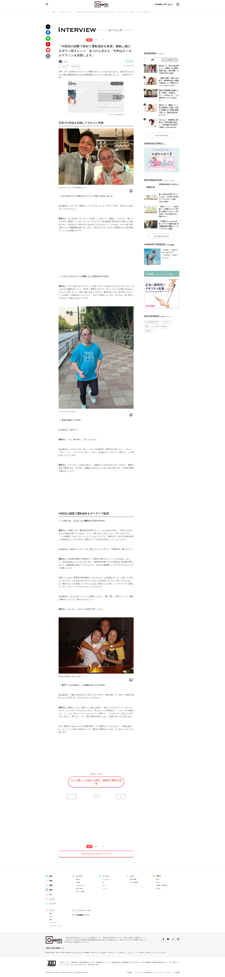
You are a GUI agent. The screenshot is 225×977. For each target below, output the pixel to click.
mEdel (63, 952)
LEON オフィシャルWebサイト (117, 952)
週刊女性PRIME (50, 952)
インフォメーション (83, 910)
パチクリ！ (130, 952)
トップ (48, 12)
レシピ (51, 899)
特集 (50, 881)
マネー (51, 916)
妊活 (157, 879)
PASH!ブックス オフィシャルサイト (156, 952)
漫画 (50, 890)
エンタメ (129, 61)
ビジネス (79, 876)
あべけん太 (76, 66)
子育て (158, 876)
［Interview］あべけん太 (65, 12)
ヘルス (131, 876)
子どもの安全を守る (151, 322)
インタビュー (64, 66)
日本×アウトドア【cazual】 (99, 952)
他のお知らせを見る (161, 236)
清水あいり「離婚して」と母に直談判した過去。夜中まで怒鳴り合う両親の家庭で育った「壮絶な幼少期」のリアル (169, 110)
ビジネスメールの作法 (159, 326)
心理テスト (148, 331)
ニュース (52, 903)
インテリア (52, 923)
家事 (50, 913)
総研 (50, 876)
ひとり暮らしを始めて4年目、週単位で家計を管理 (96, 782)
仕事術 (78, 882)
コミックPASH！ (140, 952)
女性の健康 (132, 879)
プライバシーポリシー (165, 972)
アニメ (105, 885)
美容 (50, 919)
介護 (146, 326)
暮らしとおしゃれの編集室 (82, 952)
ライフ (51, 910)
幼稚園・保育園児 (161, 885)
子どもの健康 (133, 882)
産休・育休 (79, 888)
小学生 (158, 888)
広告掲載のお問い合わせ (164, 4)
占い (50, 894)
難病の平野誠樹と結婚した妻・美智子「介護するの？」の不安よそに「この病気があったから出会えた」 (169, 95)
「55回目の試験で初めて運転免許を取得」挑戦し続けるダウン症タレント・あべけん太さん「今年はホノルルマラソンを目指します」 (113, 12)
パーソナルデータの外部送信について (146, 972)
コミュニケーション (55, 926)
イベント (105, 888)
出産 (157, 882)
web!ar (58, 952)
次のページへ (120, 796)
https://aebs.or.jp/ (93, 964)
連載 (53, 12)
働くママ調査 (80, 891)
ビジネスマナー (81, 885)
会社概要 (176, 972)
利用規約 (129, 972)
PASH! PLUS (69, 952)
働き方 (78, 879)
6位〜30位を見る (161, 135)
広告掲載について (82, 915)
